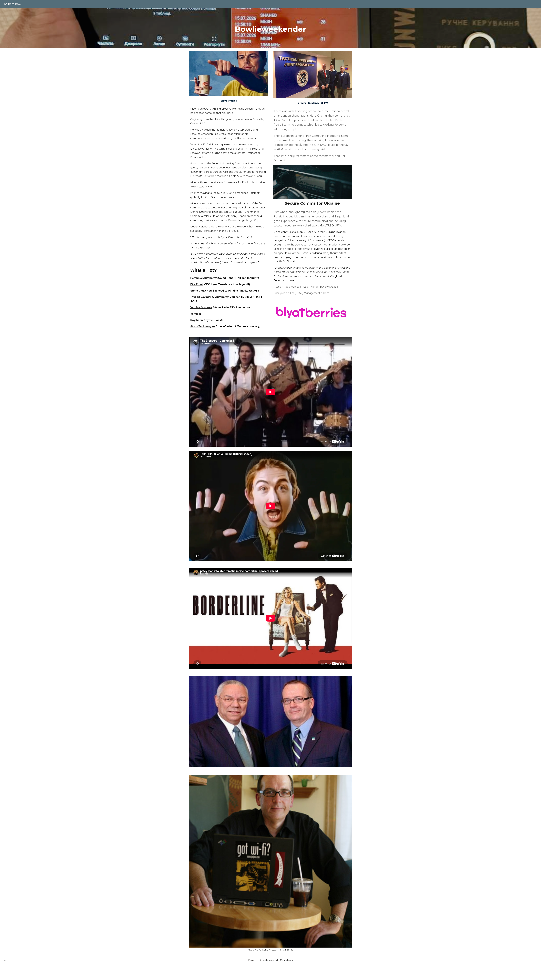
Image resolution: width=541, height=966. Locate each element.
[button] (5, 961)
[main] (270, 28)
